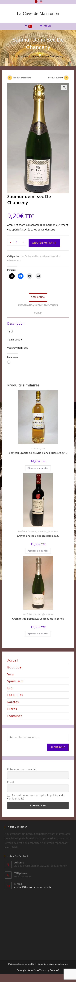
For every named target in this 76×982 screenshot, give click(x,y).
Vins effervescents (45, 614)
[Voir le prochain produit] (66, 77)
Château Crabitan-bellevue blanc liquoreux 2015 (38, 453)
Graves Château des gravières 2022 (38, 535)
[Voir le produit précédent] (9, 77)
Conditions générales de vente (53, 963)
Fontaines (14, 716)
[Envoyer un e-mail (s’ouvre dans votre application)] (40, 1)
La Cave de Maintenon (38, 13)
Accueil (12, 660)
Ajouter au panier (44, 242)
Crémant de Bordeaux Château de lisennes (38, 618)
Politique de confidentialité (21, 963)
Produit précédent (22, 77)
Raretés (13, 702)
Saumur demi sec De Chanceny (47, 56)
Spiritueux (15, 681)
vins (53, 256)
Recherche (58, 747)
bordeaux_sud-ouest (37, 531)
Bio (9, 688)
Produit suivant (55, 77)
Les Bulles (26, 256)
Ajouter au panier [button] (38, 468)
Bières (12, 709)
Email (10, 782)
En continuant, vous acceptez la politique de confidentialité (35, 796)
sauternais (35, 448)
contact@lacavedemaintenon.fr (32, 887)
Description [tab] (38, 297)
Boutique (14, 667)
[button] (64, 87)
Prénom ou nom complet (21, 769)
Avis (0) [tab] (38, 313)
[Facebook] (36, 1)
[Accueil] (14, 56)
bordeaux (22, 531)
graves (50, 531)
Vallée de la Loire (40, 256)
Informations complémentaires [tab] (38, 305)
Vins (10, 674)
